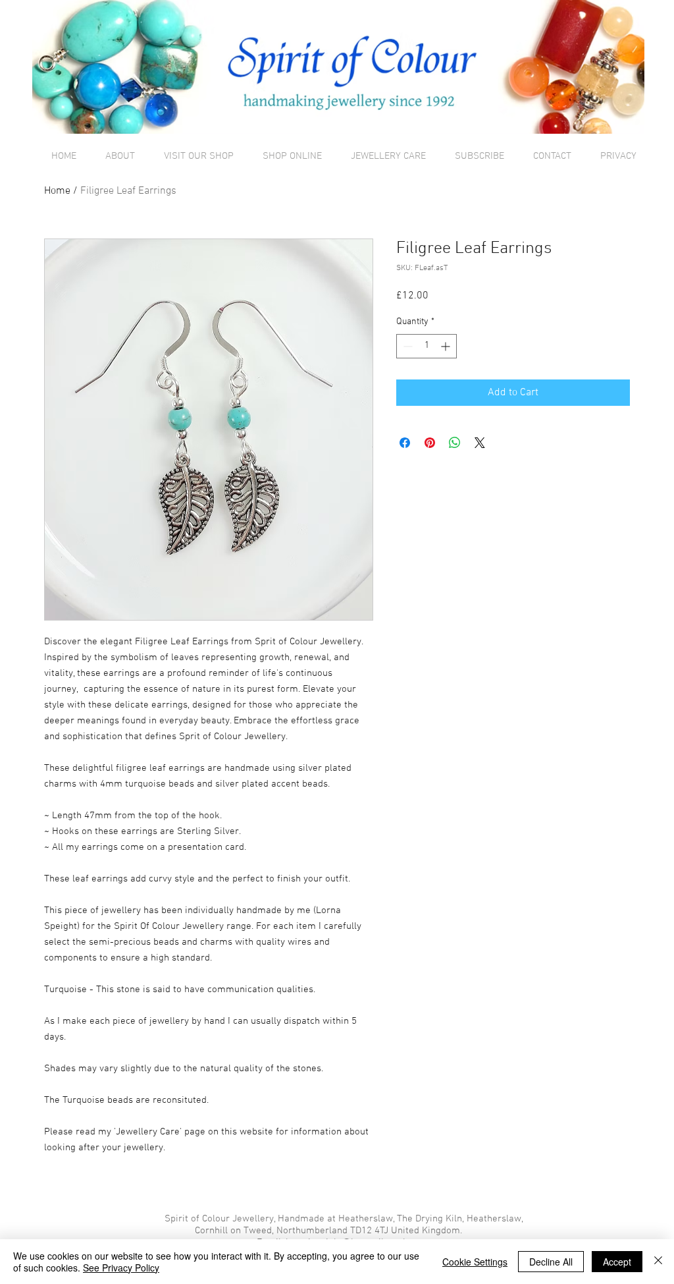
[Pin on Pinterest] (430, 443)
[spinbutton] (426, 346)
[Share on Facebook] (405, 443)
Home (57, 191)
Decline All (551, 1261)
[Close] (658, 1261)
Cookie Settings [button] (474, 1261)
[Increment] (446, 346)
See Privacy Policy (121, 1267)
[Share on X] (480, 443)
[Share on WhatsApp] (455, 443)
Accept (617, 1261)
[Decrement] (406, 346)
